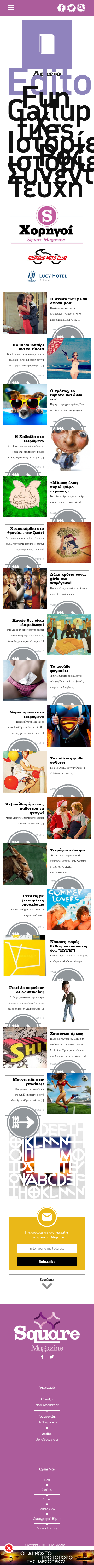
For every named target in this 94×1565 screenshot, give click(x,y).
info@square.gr (47, 1422)
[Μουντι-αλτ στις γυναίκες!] (69, 1093)
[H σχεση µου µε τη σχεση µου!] (25, 312)
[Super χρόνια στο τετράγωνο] (69, 726)
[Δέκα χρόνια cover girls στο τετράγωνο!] (25, 588)
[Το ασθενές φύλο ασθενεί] (25, 772)
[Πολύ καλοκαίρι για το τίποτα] (69, 358)
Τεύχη (46, 189)
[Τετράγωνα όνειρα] (25, 864)
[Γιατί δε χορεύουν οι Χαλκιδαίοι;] (69, 1001)
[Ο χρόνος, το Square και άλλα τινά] (25, 404)
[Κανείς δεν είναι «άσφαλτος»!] (69, 634)
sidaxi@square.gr (47, 1405)
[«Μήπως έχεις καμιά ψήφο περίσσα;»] (25, 496)
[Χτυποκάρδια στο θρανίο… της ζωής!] (69, 542)
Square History (47, 1528)
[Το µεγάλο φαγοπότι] (25, 680)
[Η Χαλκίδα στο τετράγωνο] (69, 450)
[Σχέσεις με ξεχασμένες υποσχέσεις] (69, 909)
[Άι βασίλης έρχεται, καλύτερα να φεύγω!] (69, 818)
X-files (45, 128)
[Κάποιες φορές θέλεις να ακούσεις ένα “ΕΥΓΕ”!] (25, 955)
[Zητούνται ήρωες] (25, 1047)
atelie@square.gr (47, 1439)
